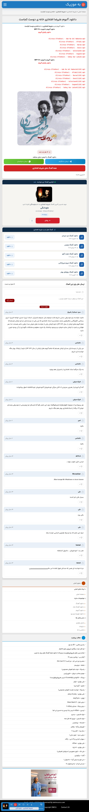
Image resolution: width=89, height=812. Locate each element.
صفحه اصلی (82, 12)
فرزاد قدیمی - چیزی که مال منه (74, 719)
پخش (46, 220)
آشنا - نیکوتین (79, 755)
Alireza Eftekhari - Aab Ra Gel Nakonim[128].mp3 (64, 69)
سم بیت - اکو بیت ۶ (78, 731)
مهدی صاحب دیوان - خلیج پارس (74, 673)
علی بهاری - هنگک (78, 743)
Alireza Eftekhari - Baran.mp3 (72, 45)
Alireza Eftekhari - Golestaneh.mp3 (70, 51)
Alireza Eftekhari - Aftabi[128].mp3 (70, 72)
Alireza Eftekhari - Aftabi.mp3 (72, 42)
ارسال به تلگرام (64, 161)
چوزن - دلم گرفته (78, 698)
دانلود (9, 237)
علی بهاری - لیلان (78, 682)
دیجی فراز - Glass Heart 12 (75, 702)
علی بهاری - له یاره (78, 747)
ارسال (11, 300)
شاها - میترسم (79, 665)
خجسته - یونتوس (78, 723)
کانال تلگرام (80, 623)
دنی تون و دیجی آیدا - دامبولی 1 (74, 760)
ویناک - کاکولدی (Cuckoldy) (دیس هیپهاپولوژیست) (67, 677)
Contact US (65, 807)
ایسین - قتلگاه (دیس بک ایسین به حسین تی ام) (68, 710)
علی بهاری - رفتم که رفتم (76, 694)
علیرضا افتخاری (72, 12)
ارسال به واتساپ (22, 161)
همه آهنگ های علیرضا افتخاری (44, 168)
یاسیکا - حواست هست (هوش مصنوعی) (71, 690)
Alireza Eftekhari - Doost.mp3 (72, 48)
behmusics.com (59, 802)
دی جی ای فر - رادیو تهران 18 (75, 764)
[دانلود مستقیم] (32, 220)
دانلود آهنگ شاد (78, 607)
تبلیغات (81, 626)
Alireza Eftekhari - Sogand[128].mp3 (70, 84)
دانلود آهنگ (80, 603)
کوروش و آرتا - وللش (77, 727)
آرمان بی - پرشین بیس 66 (76, 657)
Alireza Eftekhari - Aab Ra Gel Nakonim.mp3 (67, 39)
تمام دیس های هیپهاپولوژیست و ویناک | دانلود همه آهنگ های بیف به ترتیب (59, 653)
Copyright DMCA (50, 807)
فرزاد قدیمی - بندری (77, 714)
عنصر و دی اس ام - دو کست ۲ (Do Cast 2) (70, 661)
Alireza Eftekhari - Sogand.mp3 (72, 54)
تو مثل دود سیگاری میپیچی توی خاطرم (71, 649)
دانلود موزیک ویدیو (77, 614)
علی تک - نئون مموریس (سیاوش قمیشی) (70, 751)
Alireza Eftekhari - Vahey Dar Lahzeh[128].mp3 (65, 87)
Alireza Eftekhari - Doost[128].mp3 (70, 78)
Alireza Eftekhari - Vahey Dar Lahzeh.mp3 (67, 57)
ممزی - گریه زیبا (79, 686)
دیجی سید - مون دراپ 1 (76, 735)
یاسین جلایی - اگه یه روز (76, 645)
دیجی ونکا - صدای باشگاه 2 (75, 706)
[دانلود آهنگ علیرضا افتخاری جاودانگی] (44, 194)
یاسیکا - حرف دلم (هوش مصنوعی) (73, 669)
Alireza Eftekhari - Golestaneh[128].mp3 (68, 81)
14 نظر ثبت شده (43, 152)
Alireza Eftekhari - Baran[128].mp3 (70, 75)
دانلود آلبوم (80, 610)
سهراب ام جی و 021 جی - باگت (74, 739)
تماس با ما (80, 630)
